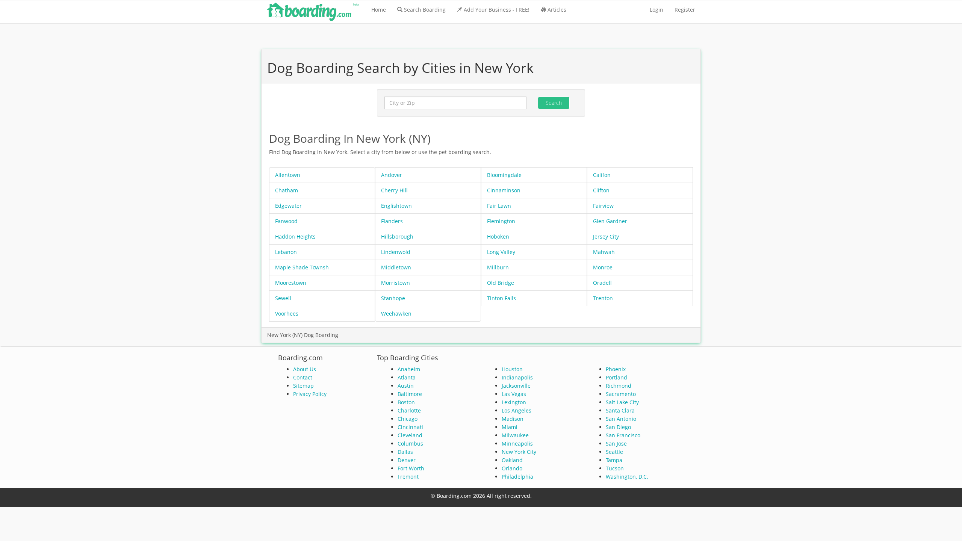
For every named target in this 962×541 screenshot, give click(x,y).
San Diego (618, 427)
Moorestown (290, 282)
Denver (407, 460)
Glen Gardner (610, 221)
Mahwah (604, 251)
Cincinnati (410, 427)
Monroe (603, 267)
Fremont (408, 476)
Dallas (405, 451)
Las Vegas (514, 393)
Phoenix (616, 369)
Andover (391, 174)
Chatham (286, 190)
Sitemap (303, 385)
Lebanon (286, 251)
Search (554, 102)
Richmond (618, 385)
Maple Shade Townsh (302, 267)
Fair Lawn (499, 205)
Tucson (615, 468)
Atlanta (407, 377)
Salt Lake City (622, 402)
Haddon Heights (295, 236)
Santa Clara (620, 410)
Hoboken (498, 236)
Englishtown (396, 205)
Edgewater (288, 205)
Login (656, 9)
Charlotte (409, 410)
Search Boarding (425, 9)
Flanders (392, 221)
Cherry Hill (394, 190)
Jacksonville (516, 385)
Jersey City (606, 236)
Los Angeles (516, 410)
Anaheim (409, 369)
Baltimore (410, 393)
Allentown (287, 174)
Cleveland (410, 435)
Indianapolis (517, 377)
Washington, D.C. (627, 476)
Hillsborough (397, 236)
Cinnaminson (503, 190)
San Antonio (621, 418)
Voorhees (286, 313)
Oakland (512, 460)
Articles (557, 9)
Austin (406, 385)
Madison (512, 418)
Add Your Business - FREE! (496, 9)
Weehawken (396, 313)
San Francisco (623, 435)
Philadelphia (517, 476)
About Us (304, 369)
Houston (512, 369)
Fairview (603, 205)
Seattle (614, 451)
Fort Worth (411, 468)
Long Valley (501, 251)
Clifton (601, 190)
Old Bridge (500, 282)
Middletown (396, 267)
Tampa (614, 460)
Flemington (501, 221)
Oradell (602, 282)
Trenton (603, 298)
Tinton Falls (501, 298)
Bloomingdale (504, 174)
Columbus (410, 443)
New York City (519, 451)
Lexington (514, 402)
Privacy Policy (310, 393)
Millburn (498, 267)
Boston (406, 402)
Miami (509, 427)
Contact (302, 377)
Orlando (512, 468)
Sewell (283, 298)
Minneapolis (517, 443)
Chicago (407, 418)
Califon (602, 174)
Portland (616, 377)
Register (685, 9)
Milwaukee (515, 435)
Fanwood (286, 221)
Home (378, 9)
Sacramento (621, 393)
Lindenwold (395, 251)
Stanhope (393, 298)
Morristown (395, 282)
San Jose (616, 443)
